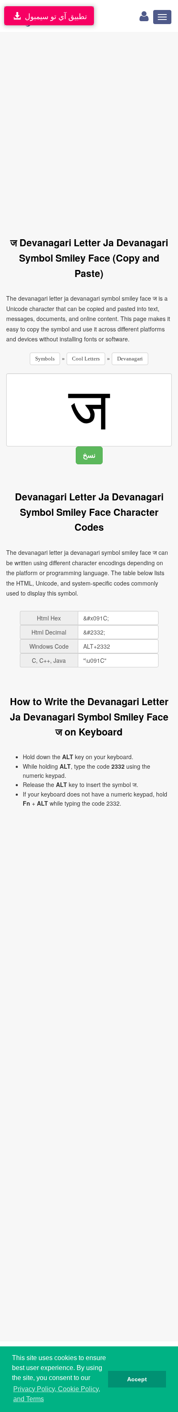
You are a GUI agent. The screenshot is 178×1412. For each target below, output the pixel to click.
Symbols (45, 358)
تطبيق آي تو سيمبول (54, 15)
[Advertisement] (89, 129)
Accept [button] (137, 1379)
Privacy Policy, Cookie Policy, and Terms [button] (56, 1393)
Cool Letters (86, 358)
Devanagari (130, 358)
